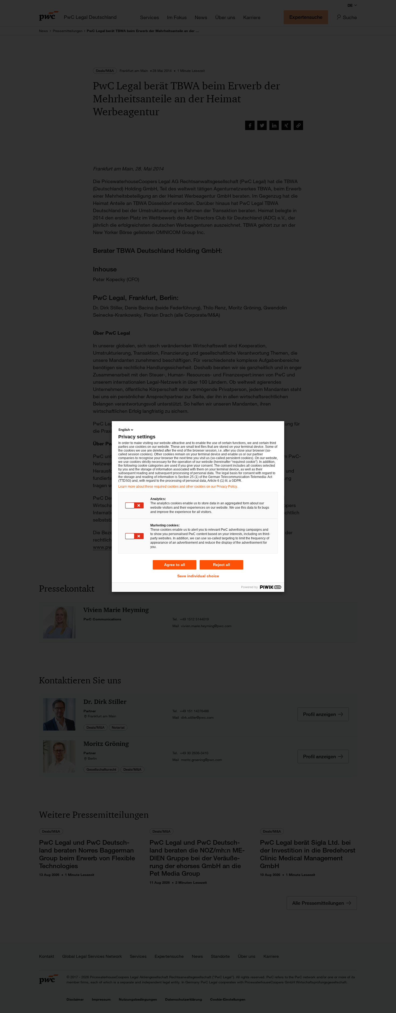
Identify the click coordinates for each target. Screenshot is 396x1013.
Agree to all (174, 565)
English (124, 430)
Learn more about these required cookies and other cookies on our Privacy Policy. (178, 486)
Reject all (221, 565)
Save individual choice (198, 576)
